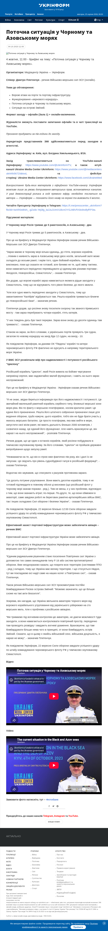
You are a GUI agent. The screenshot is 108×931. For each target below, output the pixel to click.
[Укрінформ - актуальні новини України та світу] (54, 5)
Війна (8, 20)
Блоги (9, 869)
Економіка (19, 20)
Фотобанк (19, 14)
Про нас (60, 855)
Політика (35, 861)
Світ (30, 20)
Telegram (48, 816)
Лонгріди (10, 876)
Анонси (40, 14)
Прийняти (78, 927)
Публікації (10, 855)
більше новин (54, 822)
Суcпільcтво (37, 878)
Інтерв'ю (10, 858)
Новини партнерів (14, 879)
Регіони (39, 20)
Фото (8, 862)
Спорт (61, 20)
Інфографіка (11, 872)
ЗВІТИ (59, 890)
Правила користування (66, 868)
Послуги (8, 14)
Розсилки (60, 896)
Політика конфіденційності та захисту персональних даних (66, 883)
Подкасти (10, 851)
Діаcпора (35, 885)
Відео (8, 865)
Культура (50, 20)
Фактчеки (35, 868)
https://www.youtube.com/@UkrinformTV (48, 165)
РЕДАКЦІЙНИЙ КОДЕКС (66, 893)
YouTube (73, 816)
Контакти (60, 858)
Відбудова (36, 858)
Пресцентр (30, 14)
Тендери (60, 872)
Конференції (12, 883)
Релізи (9, 890)
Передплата (62, 861)
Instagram (59, 816)
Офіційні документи (15, 886)
